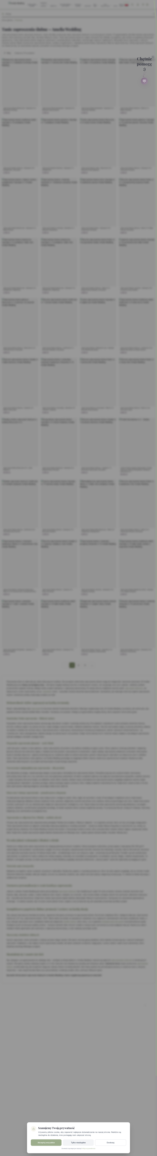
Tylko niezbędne (78, 1142)
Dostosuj (110, 1142)
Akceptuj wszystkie (46, 1142)
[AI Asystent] (144, 81)
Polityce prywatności (88, 1148)
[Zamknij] (153, 57)
